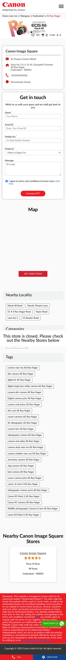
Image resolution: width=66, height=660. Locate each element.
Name (8, 113)
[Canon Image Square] (13, 6)
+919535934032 (19, 75)
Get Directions (33, 274)
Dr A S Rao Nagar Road (19, 312)
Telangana (25, 16)
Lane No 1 (13, 318)
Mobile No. (11, 137)
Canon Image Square (33, 553)
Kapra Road (41, 312)
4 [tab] (38, 32)
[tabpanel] (33, 28)
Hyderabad (38, 16)
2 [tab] (31, 32)
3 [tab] (34, 32)
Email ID (9, 125)
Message (9, 161)
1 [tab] (28, 32)
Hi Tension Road (31, 318)
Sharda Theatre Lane (37, 306)
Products (10, 149)
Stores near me (9, 16)
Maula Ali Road (15, 306)
